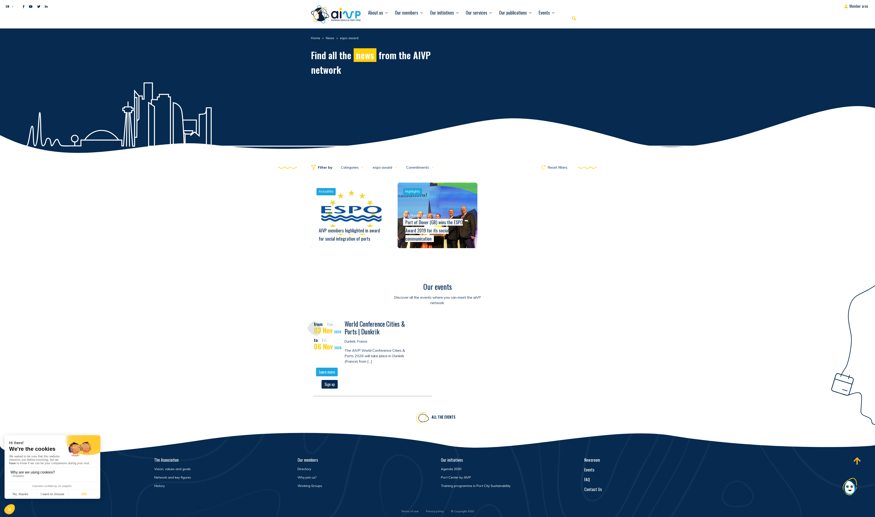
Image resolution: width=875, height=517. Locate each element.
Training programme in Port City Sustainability (475, 486)
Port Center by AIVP (456, 477)
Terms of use (410, 511)
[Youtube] (31, 6)
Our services (476, 12)
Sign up (329, 384)
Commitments (418, 167)
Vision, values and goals (172, 469)
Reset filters (557, 167)
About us (375, 12)
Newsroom (592, 460)
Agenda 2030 (451, 469)
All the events (444, 417)
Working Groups (310, 486)
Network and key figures (172, 477)
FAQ (587, 479)
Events (544, 12)
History (159, 486)
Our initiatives (442, 12)
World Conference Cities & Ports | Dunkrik (375, 327)
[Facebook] (24, 6)
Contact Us (593, 489)
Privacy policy (435, 511)
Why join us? (307, 477)
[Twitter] (39, 6)
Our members (406, 12)
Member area (858, 6)
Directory (304, 469)
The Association (166, 460)
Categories (350, 167)
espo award (383, 167)
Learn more (327, 372)
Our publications (513, 12)
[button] (8, 6)
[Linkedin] (46, 6)
